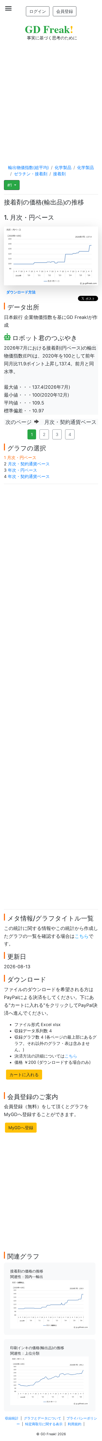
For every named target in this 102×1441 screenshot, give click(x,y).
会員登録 (64, 11)
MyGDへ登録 (20, 1127)
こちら (82, 936)
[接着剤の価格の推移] (49, 1303)
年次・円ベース (22, 470)
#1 (10, 185)
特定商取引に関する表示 (44, 1424)
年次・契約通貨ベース (29, 476)
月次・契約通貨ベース (29, 463)
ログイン (37, 11)
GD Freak (49, 29)
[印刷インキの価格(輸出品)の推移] (49, 1380)
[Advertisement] (51, 97)
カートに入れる (24, 1074)
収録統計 (12, 1418)
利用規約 (74, 1424)
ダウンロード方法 (21, 292)
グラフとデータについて (42, 1418)
